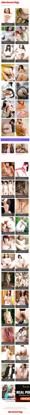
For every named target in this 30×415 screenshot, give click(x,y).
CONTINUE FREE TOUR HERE (15, 139)
